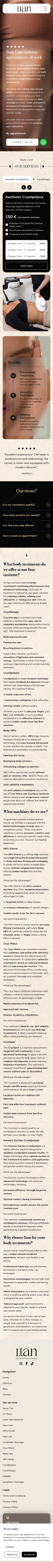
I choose (10, 1547)
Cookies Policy (10, 1507)
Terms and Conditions (14, 1495)
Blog (5, 1388)
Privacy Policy (10, 1501)
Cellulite (7, 1476)
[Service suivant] (29, 187)
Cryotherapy (43, 179)
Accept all (29, 1554)
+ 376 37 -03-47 (22, 142)
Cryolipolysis (9, 1464)
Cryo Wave (8, 1447)
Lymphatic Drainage (13, 1442)
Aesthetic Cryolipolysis (17, 179)
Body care (8, 1453)
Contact (7, 1394)
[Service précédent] (23, 187)
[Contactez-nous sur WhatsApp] (43, 142)
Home (6, 1377)
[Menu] (45, 8)
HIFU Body (8, 1459)
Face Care (8, 1425)
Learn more (26, 265)
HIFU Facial (9, 1430)
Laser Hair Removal (13, 1419)
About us (7, 1383)
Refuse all (12, 1554)
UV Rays (7, 1413)
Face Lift (7, 1436)
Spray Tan (8, 1408)
